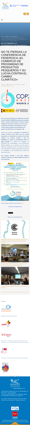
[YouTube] (28, 14)
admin (4, 84)
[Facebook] (24, 14)
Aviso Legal (3, 398)
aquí (23, 203)
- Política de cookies (22, 398)
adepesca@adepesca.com (19, 388)
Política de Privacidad (12, 398)
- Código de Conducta (20, 400)
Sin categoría (11, 85)
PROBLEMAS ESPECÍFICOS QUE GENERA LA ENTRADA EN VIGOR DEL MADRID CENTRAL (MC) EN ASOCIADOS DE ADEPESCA (14, 241)
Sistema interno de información (8, 400)
